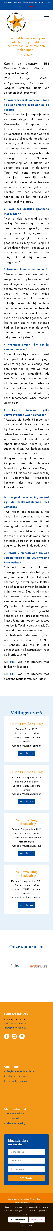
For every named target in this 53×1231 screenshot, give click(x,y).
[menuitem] (7, 2)
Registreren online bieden (21, 1071)
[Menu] (45, 15)
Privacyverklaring (16, 1113)
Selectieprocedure (17, 1076)
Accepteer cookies (18, 1219)
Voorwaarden (14, 1118)
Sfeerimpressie (30, 2)
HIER (13, 662)
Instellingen (27, 1225)
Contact (23, 7)
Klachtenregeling (16, 1123)
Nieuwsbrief (44, 2)
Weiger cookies (37, 1219)
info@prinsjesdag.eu (15, 1028)
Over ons (7, 2)
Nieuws (17, 2)
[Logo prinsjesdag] (22, 22)
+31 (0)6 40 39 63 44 (15, 1023)
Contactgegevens (17, 1081)
